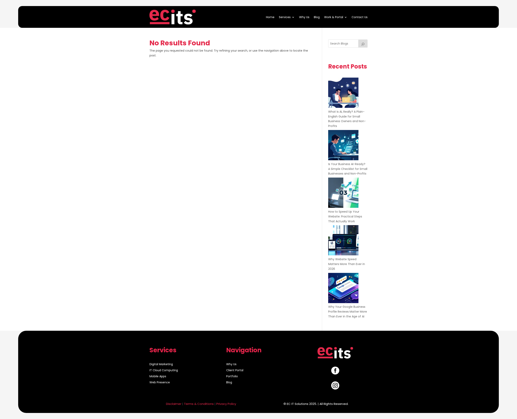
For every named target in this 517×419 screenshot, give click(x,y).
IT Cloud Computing (163, 370)
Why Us (304, 17)
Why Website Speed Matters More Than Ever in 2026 (346, 264)
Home (270, 17)
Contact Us (360, 17)
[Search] (363, 44)
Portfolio (232, 376)
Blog (317, 17)
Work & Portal (333, 17)
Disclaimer (173, 404)
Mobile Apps (157, 376)
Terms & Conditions (199, 404)
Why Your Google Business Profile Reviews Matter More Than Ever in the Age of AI (347, 311)
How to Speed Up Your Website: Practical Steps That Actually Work (345, 216)
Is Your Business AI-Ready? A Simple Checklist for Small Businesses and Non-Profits (347, 169)
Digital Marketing (161, 364)
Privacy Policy (226, 404)
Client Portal (234, 370)
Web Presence (159, 382)
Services (285, 17)
